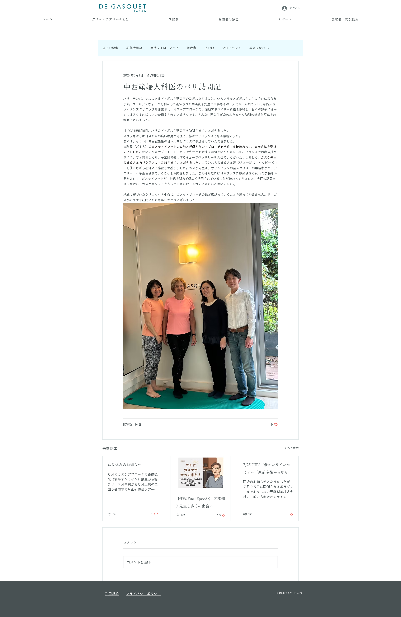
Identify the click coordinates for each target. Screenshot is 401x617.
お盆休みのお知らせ (124, 465)
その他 (209, 48)
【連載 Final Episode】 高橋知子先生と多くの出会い (200, 502)
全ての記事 (110, 48)
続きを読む (257, 48)
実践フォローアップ (164, 48)
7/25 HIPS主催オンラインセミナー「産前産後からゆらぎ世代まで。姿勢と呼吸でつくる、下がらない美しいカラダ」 (267, 469)
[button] (111, 19)
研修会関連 (134, 48)
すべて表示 (291, 448)
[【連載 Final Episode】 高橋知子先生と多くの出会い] (200, 473)
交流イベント (231, 48)
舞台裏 (191, 48)
